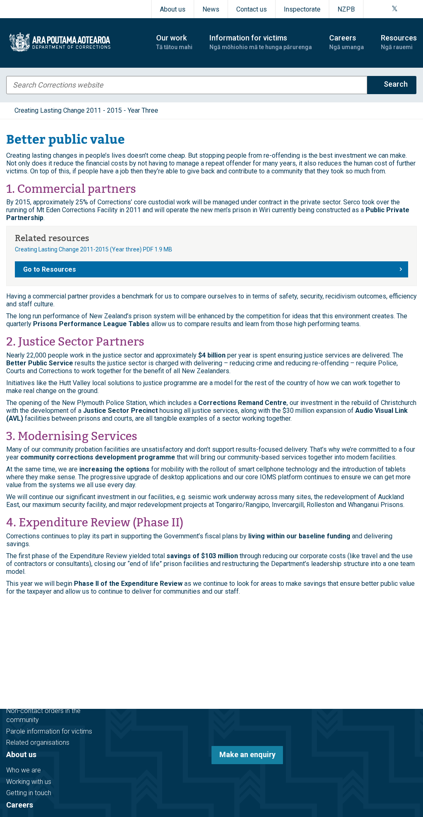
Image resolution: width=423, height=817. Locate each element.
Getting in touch (28, 793)
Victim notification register (44, 699)
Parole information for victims (49, 731)
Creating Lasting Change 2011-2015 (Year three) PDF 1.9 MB (93, 249)
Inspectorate (302, 9)
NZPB (346, 9)
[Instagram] (384, 9)
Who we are (23, 770)
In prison (18, 651)
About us (172, 9)
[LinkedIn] (413, 9)
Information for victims (46, 683)
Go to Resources (49, 269)
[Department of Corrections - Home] (74, 42)
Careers (19, 804)
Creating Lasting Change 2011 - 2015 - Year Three (86, 110)
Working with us (28, 782)
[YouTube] (404, 9)
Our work (21, 612)
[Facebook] (374, 9)
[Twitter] (395, 9)
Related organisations (37, 742)
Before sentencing (32, 628)
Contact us (251, 9)
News (210, 9)
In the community (31, 640)
